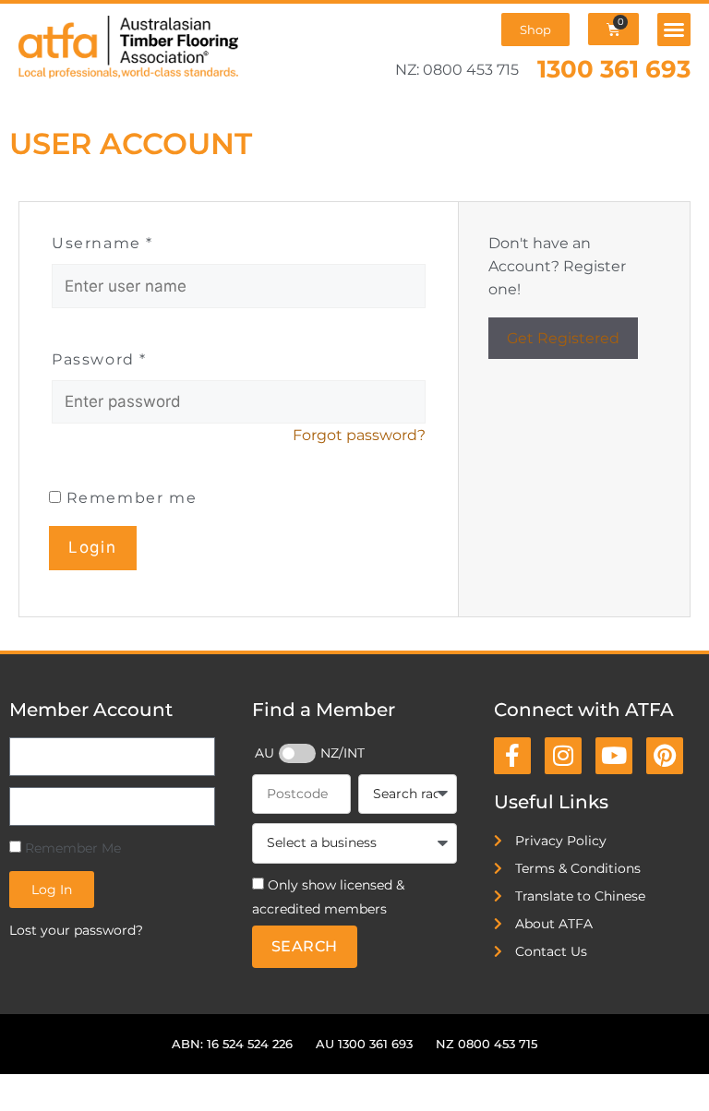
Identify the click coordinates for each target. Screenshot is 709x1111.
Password (99, 359)
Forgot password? (359, 435)
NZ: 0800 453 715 (457, 69)
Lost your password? (76, 930)
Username (102, 243)
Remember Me (71, 848)
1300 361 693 (614, 68)
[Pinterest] (664, 755)
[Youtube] (613, 755)
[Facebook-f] (512, 755)
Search (304, 946)
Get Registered (563, 338)
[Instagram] (563, 755)
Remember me (129, 498)
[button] (674, 29)
